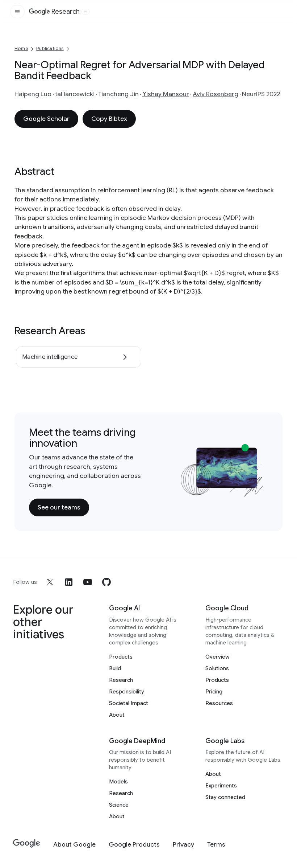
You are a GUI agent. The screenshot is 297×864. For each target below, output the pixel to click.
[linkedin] (69, 582)
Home (21, 48)
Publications (49, 48)
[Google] (26, 843)
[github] (106, 582)
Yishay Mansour (165, 94)
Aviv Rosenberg (215, 94)
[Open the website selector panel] (85, 12)
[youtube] (87, 582)
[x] (50, 582)
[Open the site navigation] (17, 11)
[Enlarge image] (257, 489)
